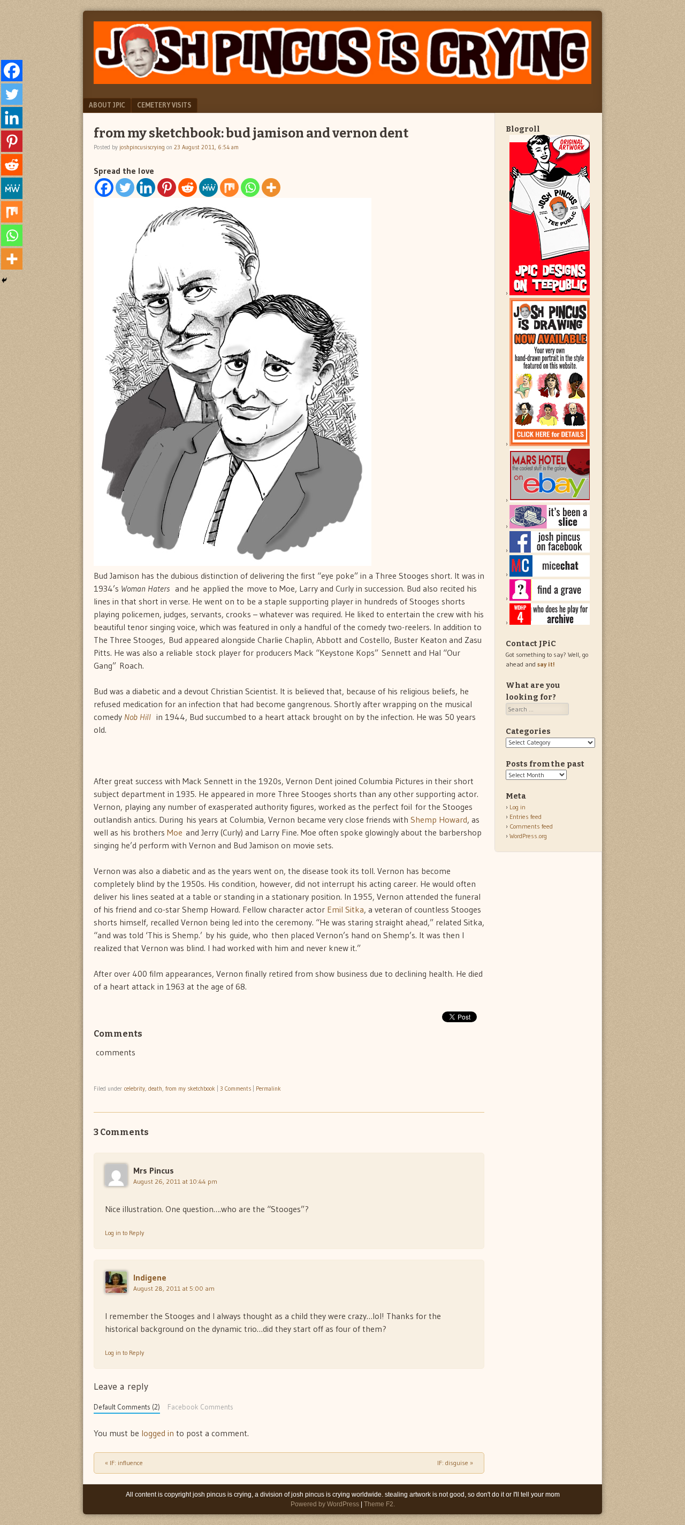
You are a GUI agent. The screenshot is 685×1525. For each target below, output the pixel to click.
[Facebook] (104, 187)
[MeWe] (208, 187)
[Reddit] (187, 187)
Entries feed (525, 817)
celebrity (134, 1088)
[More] (271, 187)
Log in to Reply (124, 1233)
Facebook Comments (200, 1407)
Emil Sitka (345, 909)
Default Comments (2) (127, 1407)
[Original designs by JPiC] (549, 293)
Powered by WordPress (325, 1504)
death (155, 1088)
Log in (517, 807)
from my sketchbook (190, 1088)
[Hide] (4, 280)
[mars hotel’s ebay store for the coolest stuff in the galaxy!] (549, 500)
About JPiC (107, 105)
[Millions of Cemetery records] (549, 598)
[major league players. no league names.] (549, 622)
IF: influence (124, 1463)
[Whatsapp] (250, 187)
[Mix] (229, 187)
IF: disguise (455, 1463)
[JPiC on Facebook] (549, 550)
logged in (157, 1433)
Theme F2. (379, 1504)
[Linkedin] (145, 187)
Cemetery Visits (164, 105)
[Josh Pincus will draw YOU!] (549, 444)
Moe (174, 832)
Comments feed (531, 826)
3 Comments (235, 1088)
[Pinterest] (166, 187)
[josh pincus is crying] (342, 80)
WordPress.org (528, 836)
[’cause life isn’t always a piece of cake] (549, 526)
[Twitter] (125, 187)
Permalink (268, 1088)
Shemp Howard (438, 819)
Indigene (149, 1277)
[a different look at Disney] (549, 574)
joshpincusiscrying (142, 147)
